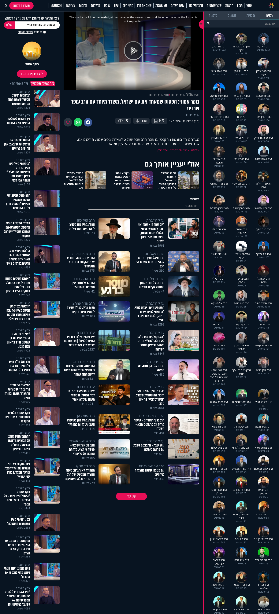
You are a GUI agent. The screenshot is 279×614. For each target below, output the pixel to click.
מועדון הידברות (21, 5)
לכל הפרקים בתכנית (32, 73)
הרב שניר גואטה (83, 253)
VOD (248, 5)
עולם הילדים (177, 5)
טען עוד (131, 496)
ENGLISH (56, 5)
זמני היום (127, 5)
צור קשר (70, 5)
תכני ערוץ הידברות (158, 94)
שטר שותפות (214, 5)
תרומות (83, 5)
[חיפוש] (208, 23)
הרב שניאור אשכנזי (82, 441)
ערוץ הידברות (177, 94)
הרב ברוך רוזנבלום (151, 416)
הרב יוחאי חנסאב (83, 361)
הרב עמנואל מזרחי (151, 466)
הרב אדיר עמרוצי (83, 303)
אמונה (194, 150)
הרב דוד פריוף (85, 466)
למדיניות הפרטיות (25, 32)
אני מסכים (30, 32)
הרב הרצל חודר (153, 278)
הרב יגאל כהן (155, 361)
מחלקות (95, 5)
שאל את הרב (144, 5)
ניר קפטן (161, 150)
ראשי (196, 94)
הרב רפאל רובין (154, 253)
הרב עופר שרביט (179, 150)
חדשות (229, 5)
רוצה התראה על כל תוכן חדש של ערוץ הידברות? (32, 18)
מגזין (239, 5)
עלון (116, 5)
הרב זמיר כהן (195, 5)
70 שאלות (161, 5)
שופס (107, 5)
